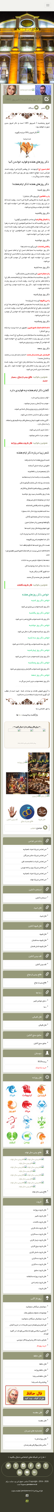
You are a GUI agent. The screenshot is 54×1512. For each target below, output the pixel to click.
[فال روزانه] (22, 763)
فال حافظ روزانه (40, 1370)
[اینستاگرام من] (23, 1465)
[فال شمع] (17, 784)
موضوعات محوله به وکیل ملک (35, 1312)
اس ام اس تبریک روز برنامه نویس (33, 867)
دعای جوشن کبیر (39, 1001)
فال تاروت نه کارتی (39, 1258)
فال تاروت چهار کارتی (38, 1240)
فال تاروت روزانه (39, 1210)
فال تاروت (42, 1288)
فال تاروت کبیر (40, 1216)
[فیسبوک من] (31, 1465)
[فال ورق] (36, 796)
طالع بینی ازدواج (40, 982)
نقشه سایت (15, 1491)
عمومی (33, 828)
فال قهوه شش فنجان (38, 946)
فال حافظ (42, 1364)
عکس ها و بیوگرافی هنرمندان (35, 1445)
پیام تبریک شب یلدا (39, 1382)
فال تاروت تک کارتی (38, 1228)
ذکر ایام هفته (28, 29)
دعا (20, 714)
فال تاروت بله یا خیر (38, 1282)
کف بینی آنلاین (40, 964)
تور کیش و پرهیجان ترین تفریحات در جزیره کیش (28, 1325)
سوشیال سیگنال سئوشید (36, 1307)
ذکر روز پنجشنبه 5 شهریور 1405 (23, 99)
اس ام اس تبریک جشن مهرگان (34, 855)
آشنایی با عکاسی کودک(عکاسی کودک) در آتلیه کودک (29, 1332)
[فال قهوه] (39, 784)
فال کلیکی (42, 1025)
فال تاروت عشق (40, 1270)
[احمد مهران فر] (43, 91)
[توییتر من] (8, 1465)
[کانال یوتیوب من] (27, 1472)
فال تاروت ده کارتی (39, 1264)
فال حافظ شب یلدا (39, 1376)
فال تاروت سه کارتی (38, 1234)
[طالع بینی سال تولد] (27, 1173)
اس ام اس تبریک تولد (38, 879)
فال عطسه (42, 1420)
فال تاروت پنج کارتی (38, 1246)
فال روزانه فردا (40, 1439)
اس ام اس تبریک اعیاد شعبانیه (34, 849)
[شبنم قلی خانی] (11, 91)
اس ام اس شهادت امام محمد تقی (34, 861)
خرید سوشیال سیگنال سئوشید (33, 1319)
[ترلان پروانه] (27, 90)
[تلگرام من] (38, 1465)
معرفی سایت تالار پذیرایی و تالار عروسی (31, 1340)
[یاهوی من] (46, 1465)
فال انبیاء (42, 916)
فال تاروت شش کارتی (38, 1252)
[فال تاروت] (39, 763)
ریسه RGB (42, 1061)
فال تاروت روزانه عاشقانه (36, 1276)
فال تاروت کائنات (39, 1222)
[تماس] (16, 1465)
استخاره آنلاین (40, 898)
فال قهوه (43, 934)
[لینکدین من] (19, 1472)
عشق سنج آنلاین (40, 1043)
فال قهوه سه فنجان (39, 940)
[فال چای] (45, 796)
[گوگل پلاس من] (34, 1472)
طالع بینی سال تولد (39, 1192)
